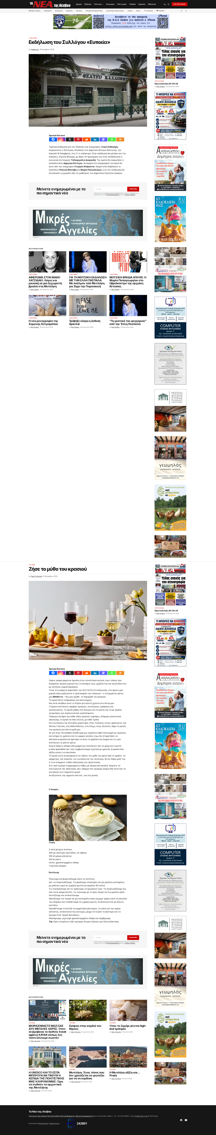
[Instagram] (61, 139)
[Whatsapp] (112, 139)
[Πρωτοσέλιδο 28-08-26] (170, 57)
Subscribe (133, 189)
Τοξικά (129, 11)
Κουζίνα (79, 11)
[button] (165, 4)
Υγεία (138, 11)
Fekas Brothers (43, 1123)
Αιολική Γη (59, 11)
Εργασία (69, 11)
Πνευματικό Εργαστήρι (94, 11)
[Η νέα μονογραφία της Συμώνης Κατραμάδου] (47, 305)
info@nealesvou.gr (141, 1116)
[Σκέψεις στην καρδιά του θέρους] (88, 1010)
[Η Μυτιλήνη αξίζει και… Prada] (128, 1057)
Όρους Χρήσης (130, 194)
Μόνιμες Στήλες (34, 11)
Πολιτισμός (33, 38)
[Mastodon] (103, 139)
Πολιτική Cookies (53, 1116)
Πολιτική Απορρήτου (112, 194)
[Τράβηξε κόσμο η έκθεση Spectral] (88, 305)
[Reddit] (87, 139)
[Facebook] (53, 139)
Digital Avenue (54, 1123)
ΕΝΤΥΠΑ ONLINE (179, 4)
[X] (70, 139)
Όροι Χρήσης (42, 1116)
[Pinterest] (78, 139)
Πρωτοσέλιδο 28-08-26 (166, 84)
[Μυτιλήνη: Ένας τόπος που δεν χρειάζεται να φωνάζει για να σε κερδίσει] (88, 1057)
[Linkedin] (95, 139)
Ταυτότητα (33, 1116)
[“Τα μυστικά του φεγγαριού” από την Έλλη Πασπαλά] (128, 305)
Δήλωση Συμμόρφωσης (84, 1116)
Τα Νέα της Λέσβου (40, 1111)
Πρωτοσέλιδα (159, 81)
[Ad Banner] (88, 223)
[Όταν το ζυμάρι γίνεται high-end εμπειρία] (128, 1010)
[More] (120, 139)
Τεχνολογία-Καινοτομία (115, 11)
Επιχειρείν (47, 11)
